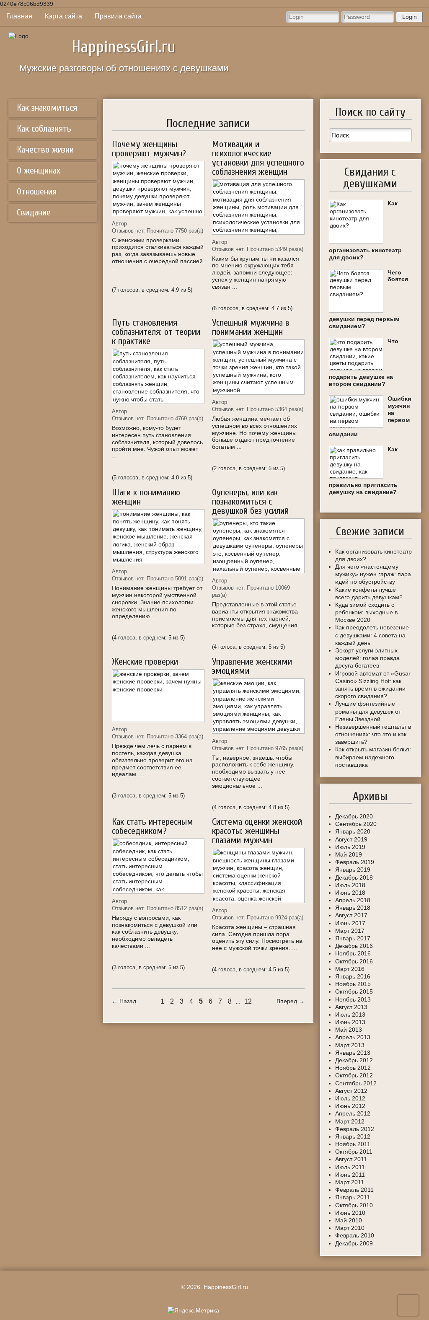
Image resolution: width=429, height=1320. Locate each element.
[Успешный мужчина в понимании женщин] (258, 367)
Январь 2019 (352, 869)
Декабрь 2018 (354, 877)
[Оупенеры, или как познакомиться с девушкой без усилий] (258, 546)
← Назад (124, 1001)
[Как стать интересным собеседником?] (158, 866)
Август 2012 (351, 1090)
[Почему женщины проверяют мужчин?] (158, 188)
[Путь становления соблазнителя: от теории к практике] (158, 376)
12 (248, 1001)
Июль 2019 (350, 847)
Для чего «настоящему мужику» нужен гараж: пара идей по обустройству (373, 574)
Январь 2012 (352, 1136)
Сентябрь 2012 (356, 1083)
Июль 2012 (350, 1098)
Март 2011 (349, 1182)
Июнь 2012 (350, 1106)
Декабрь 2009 (354, 1243)
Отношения (37, 191)
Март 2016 (349, 968)
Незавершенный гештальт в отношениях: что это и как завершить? (373, 734)
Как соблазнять (44, 128)
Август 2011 (351, 1159)
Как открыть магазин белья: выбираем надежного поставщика (373, 757)
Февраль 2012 (354, 1129)
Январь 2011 (352, 1197)
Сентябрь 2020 (356, 823)
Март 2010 (349, 1227)
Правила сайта (118, 16)
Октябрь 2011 (353, 1151)
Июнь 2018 (350, 892)
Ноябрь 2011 (352, 1144)
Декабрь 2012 (354, 1060)
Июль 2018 (350, 885)
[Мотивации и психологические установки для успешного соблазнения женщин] (258, 207)
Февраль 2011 (354, 1189)
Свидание (34, 212)
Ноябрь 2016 (353, 953)
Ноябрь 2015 (353, 984)
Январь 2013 (352, 1052)
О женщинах (38, 170)
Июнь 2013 (350, 1022)
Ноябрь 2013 (353, 999)
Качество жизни (45, 149)
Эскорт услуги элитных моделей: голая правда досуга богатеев (367, 658)
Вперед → (291, 1001)
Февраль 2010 (354, 1235)
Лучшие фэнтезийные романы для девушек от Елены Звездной (368, 711)
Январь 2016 (352, 976)
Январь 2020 (352, 831)
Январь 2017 (352, 938)
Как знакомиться (47, 107)
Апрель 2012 (352, 1113)
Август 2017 (351, 915)
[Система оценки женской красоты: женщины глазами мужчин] (258, 875)
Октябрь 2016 (354, 961)
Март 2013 (349, 1045)
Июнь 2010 (350, 1212)
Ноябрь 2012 (353, 1067)
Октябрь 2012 (354, 1075)
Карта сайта (63, 16)
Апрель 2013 (352, 1037)
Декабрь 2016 (354, 945)
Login (409, 16)
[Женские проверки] (158, 695)
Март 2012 (349, 1121)
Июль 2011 (350, 1167)
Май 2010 (348, 1220)
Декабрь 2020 (354, 816)
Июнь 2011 (350, 1174)
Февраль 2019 (354, 862)
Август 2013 (351, 1007)
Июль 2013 (350, 1014)
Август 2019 (351, 839)
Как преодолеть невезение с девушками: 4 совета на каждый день (372, 635)
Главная (19, 16)
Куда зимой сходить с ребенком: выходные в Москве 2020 (366, 612)
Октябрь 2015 (354, 991)
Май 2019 (348, 854)
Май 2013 (348, 1029)
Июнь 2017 (350, 923)
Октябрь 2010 (354, 1205)
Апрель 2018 (352, 900)
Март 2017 (349, 930)
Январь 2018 (352, 907)
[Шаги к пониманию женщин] (158, 536)
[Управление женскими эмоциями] (258, 706)
